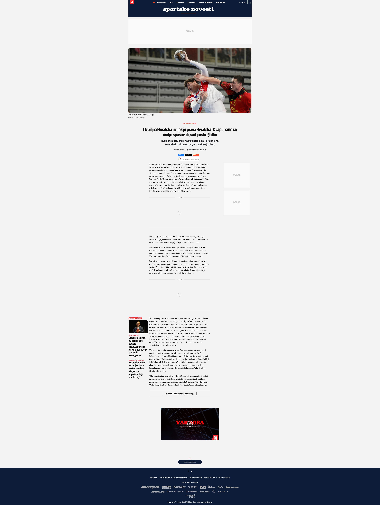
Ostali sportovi (206, 2)
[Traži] (249, 2)
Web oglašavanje (209, 477)
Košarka (191, 2)
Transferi (180, 2)
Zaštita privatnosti (195, 477)
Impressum (153, 477)
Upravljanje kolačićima (190, 482)
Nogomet (161, 2)
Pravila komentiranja (180, 477)
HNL (171, 2)
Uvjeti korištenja (164, 477)
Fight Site (220, 2)
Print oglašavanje (224, 477)
